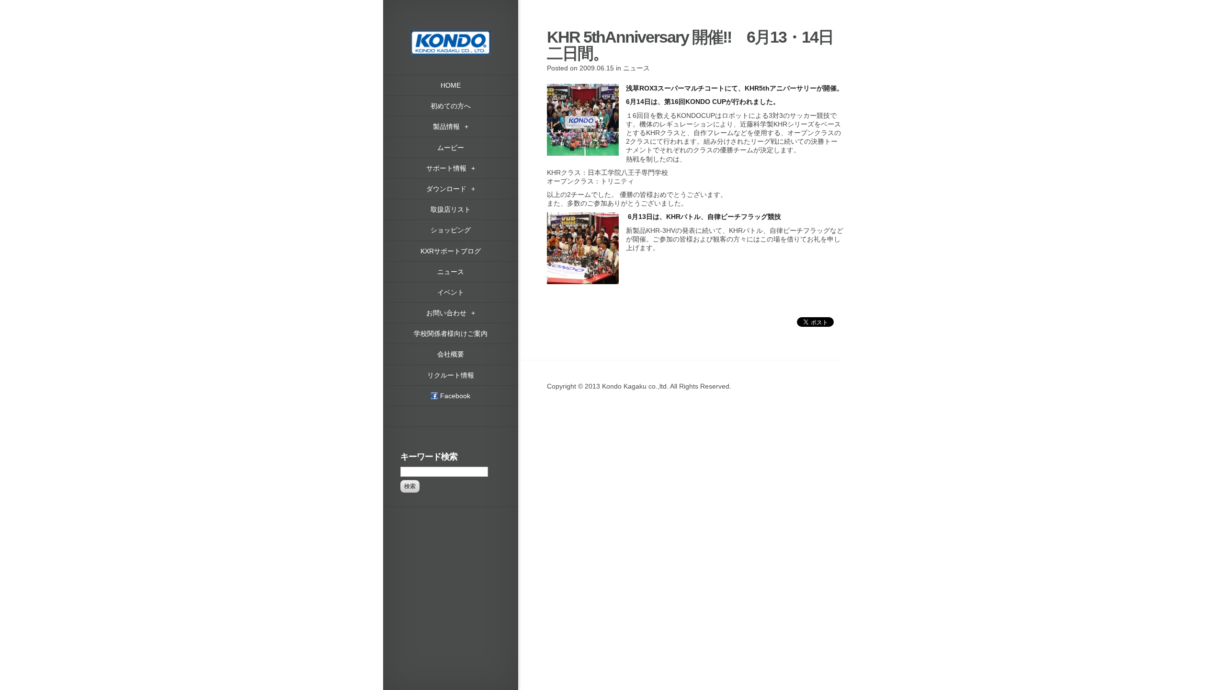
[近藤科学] (450, 35)
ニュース (636, 68)
